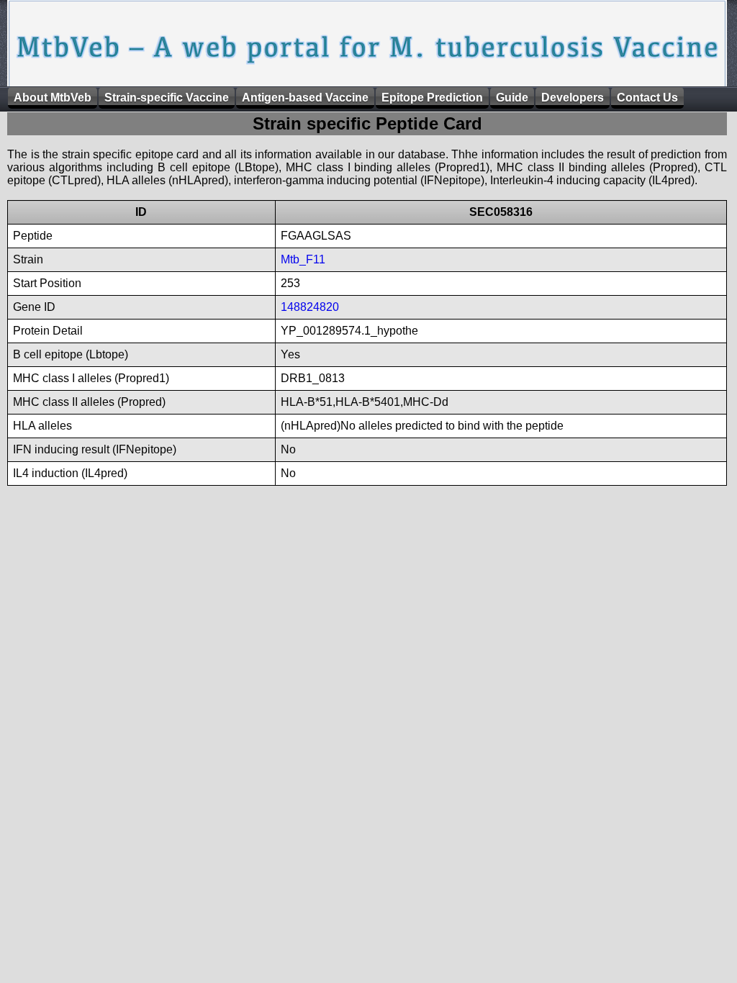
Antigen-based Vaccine (305, 97)
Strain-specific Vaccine (166, 97)
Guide (512, 97)
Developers (572, 97)
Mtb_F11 (303, 259)
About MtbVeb (52, 97)
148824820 (310, 307)
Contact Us (647, 97)
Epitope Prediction (432, 97)
